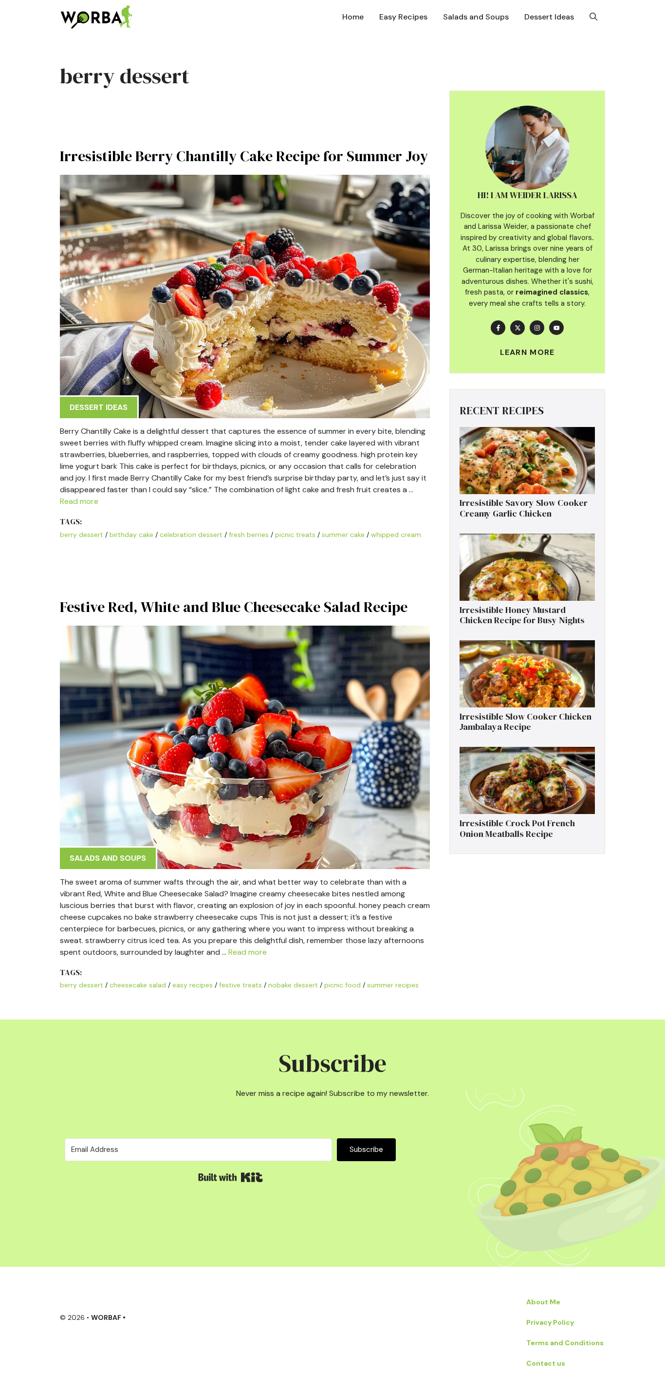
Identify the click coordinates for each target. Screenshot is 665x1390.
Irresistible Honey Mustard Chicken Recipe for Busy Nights (522, 615)
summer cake (343, 534)
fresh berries (249, 534)
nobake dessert (293, 985)
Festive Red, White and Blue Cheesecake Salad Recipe (233, 607)
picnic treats (295, 534)
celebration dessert (191, 534)
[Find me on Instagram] (537, 327)
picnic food (342, 985)
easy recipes (192, 985)
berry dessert (81, 534)
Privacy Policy (550, 1322)
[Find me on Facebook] (498, 327)
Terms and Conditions (565, 1342)
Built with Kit (230, 1177)
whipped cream (396, 534)
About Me (543, 1301)
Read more (79, 501)
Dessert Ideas (549, 17)
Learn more (527, 352)
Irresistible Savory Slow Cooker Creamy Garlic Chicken (524, 508)
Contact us (545, 1363)
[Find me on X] (517, 327)
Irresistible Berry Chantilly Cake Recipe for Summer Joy (244, 156)
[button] (593, 17)
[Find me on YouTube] (556, 327)
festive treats (240, 985)
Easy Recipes (403, 17)
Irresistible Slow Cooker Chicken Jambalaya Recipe (525, 721)
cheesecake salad (138, 985)
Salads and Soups (476, 17)
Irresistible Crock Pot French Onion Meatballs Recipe (517, 828)
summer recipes (393, 985)
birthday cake (131, 534)
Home (353, 17)
